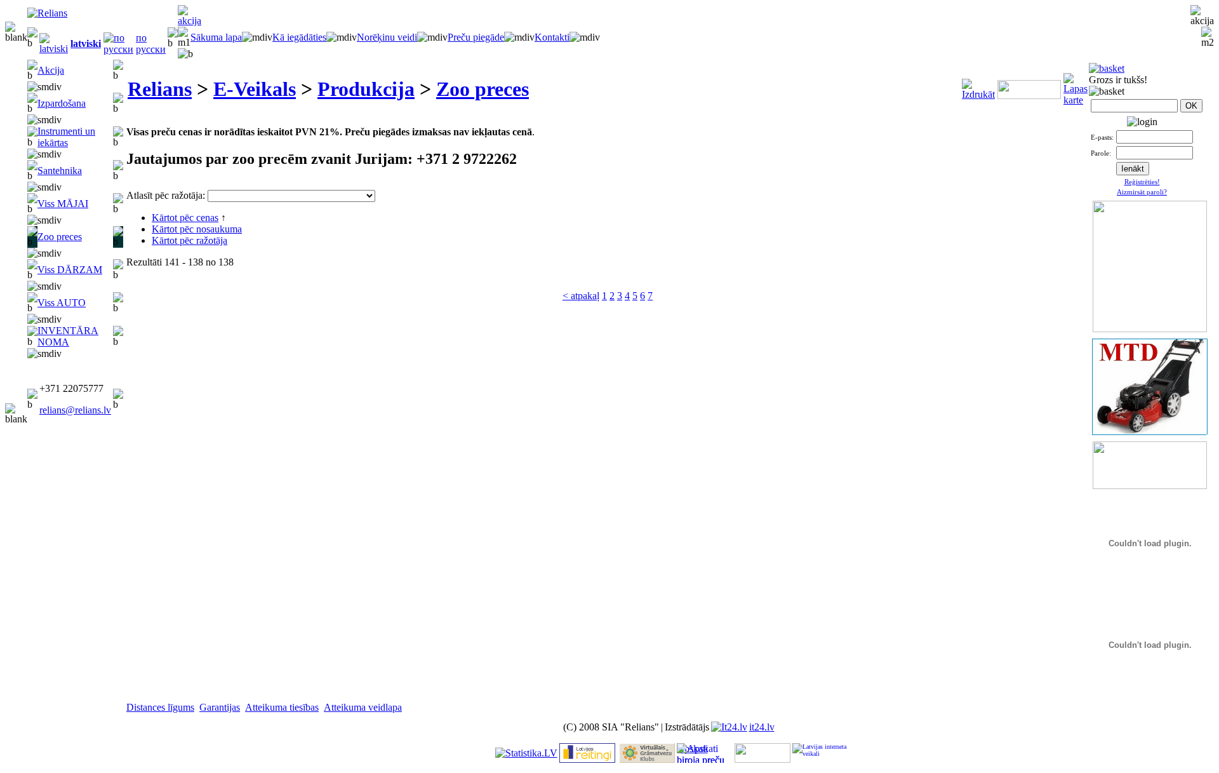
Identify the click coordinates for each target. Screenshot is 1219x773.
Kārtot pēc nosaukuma (197, 229)
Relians (160, 88)
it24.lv (762, 727)
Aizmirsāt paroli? (1142, 192)
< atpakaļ (581, 295)
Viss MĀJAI (62, 203)
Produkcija (366, 88)
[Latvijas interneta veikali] (820, 753)
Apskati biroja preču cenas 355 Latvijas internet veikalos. (700, 753)
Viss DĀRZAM (69, 269)
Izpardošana (61, 103)
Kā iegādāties (299, 37)
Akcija (50, 70)
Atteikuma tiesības (282, 707)
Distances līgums (160, 707)
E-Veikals (254, 88)
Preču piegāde (476, 37)
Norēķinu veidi (387, 37)
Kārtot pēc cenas (185, 217)
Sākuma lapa (216, 37)
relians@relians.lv (75, 410)
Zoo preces (59, 236)
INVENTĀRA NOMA (67, 336)
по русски (151, 43)
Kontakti (552, 37)
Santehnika (59, 170)
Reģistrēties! (1142, 181)
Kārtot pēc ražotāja (189, 240)
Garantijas (219, 707)
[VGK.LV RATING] (647, 759)
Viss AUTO (61, 302)
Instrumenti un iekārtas (66, 137)
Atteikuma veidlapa (363, 707)
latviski (85, 43)
